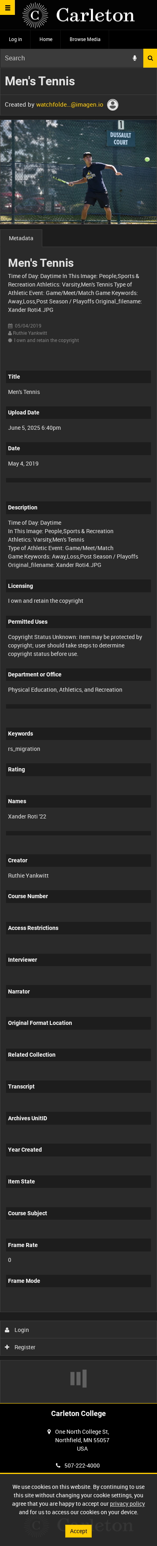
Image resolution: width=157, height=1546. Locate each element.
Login (21, 1330)
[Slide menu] (7, 7)
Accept (78, 1531)
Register (24, 1347)
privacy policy (127, 1503)
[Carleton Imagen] (78, 15)
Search (150, 58)
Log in (15, 39)
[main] (78, 735)
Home (45, 39)
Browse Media (85, 39)
